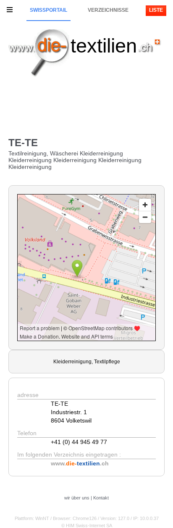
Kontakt (101, 497)
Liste (156, 10)
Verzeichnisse (108, 10)
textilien (104, 45)
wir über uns (76, 497)
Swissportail (48, 10)
